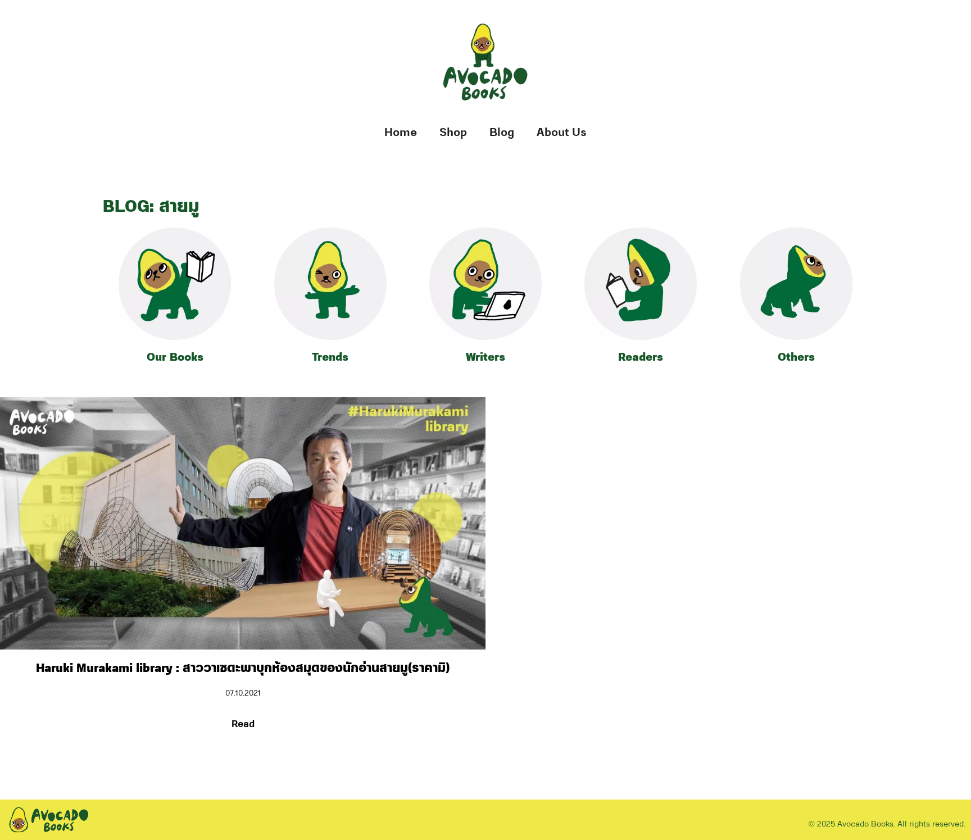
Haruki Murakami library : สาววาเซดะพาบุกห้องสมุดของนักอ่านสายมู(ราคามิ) (243, 668)
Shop (453, 132)
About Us (562, 132)
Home (400, 132)
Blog (501, 132)
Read (243, 724)
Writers (485, 357)
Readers (640, 357)
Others (796, 357)
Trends (330, 357)
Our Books (175, 357)
